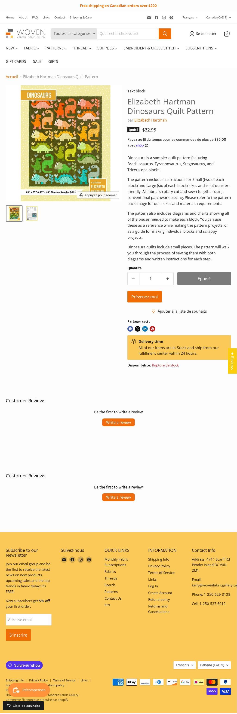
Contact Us (113, 598)
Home (10, 17)
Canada (216, 17)
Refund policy (159, 599)
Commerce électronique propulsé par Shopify (37, 700)
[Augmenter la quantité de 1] (168, 278)
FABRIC (30, 48)
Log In (153, 586)
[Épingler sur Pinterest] (152, 329)
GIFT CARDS (16, 61)
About (23, 17)
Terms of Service (161, 572)
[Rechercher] (165, 33)
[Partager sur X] (137, 329)
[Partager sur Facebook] (130, 329)
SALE (37, 61)
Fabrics (110, 571)
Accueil (12, 77)
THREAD (81, 48)
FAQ (35, 17)
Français (188, 17)
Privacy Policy (159, 566)
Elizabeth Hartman (150, 120)
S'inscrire (18, 635)
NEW (10, 48)
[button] (204, 34)
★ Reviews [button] (232, 361)
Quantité (134, 268)
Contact (59, 17)
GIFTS (53, 61)
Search (110, 585)
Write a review (118, 422)
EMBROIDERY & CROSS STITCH (150, 48)
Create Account (160, 592)
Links (46, 17)
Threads (111, 578)
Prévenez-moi (144, 296)
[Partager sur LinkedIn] (145, 329)
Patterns (111, 591)
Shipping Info (158, 559)
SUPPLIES (106, 48)
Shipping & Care (81, 17)
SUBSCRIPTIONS (199, 48)
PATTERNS (55, 48)
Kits (107, 605)
